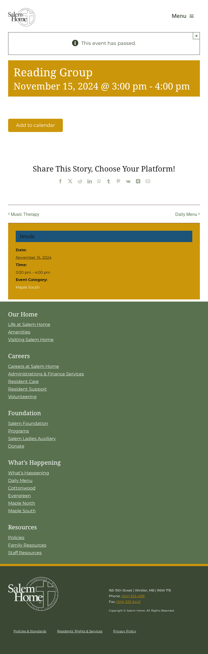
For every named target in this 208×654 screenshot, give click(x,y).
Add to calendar (35, 125)
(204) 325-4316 (133, 596)
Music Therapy (25, 214)
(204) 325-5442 (128, 602)
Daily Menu (186, 214)
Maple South (28, 287)
